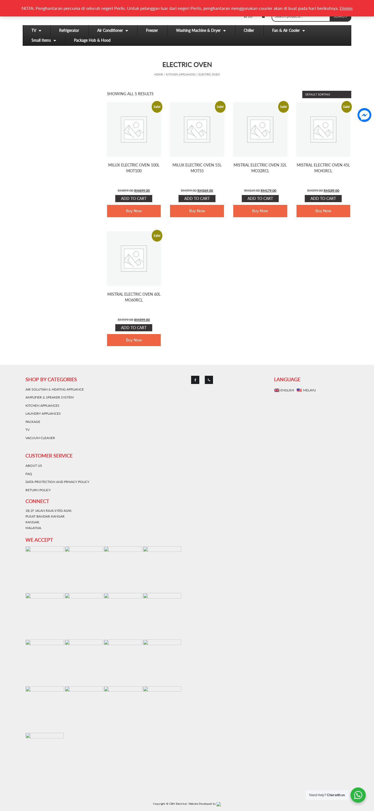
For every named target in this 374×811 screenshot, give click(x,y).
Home (158, 74)
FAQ (28, 474)
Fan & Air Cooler (286, 30)
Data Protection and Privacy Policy (57, 482)
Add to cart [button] (133, 198)
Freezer (152, 30)
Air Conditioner (110, 30)
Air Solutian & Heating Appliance (54, 389)
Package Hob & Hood (92, 40)
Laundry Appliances (43, 413)
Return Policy (38, 490)
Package (32, 422)
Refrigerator (69, 30)
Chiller (249, 30)
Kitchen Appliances (180, 74)
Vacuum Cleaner (40, 438)
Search (340, 16)
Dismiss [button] (346, 8)
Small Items (41, 40)
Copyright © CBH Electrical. (170, 803)
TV (33, 30)
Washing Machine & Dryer (198, 30)
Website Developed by (202, 803)
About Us (33, 466)
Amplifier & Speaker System (49, 397)
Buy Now (134, 210)
